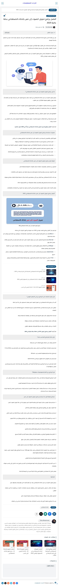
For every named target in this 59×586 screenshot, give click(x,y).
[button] (49, 514)
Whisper (51, 246)
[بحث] (2, 3)
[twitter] (5, 583)
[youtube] (14, 583)
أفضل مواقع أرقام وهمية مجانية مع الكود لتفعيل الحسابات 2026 (32, 10)
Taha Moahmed (49, 27)
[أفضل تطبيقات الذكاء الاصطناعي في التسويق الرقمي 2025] (51, 280)
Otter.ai (51, 234)
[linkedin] (2, 583)
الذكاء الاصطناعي (51, 15)
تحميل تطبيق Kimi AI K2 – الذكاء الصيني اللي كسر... (32, 287)
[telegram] (11, 583)
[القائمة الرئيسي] (56, 3)
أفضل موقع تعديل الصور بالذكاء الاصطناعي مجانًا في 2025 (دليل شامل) (33, 127)
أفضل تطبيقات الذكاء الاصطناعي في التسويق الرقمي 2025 (31, 279)
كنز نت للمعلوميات (29, 3)
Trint (52, 258)
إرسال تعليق (50, 565)
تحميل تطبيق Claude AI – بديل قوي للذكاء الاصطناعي (9, 551)
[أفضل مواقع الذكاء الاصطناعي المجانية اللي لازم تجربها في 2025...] (51, 272)
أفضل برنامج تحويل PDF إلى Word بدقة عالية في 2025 (38, 331)
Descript (51, 240)
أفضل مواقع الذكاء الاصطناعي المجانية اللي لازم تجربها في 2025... (29, 271)
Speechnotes (50, 252)
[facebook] (17, 583)
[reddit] (8, 583)
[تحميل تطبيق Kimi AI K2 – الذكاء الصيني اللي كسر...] (51, 288)
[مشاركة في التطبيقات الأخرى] (36, 514)
